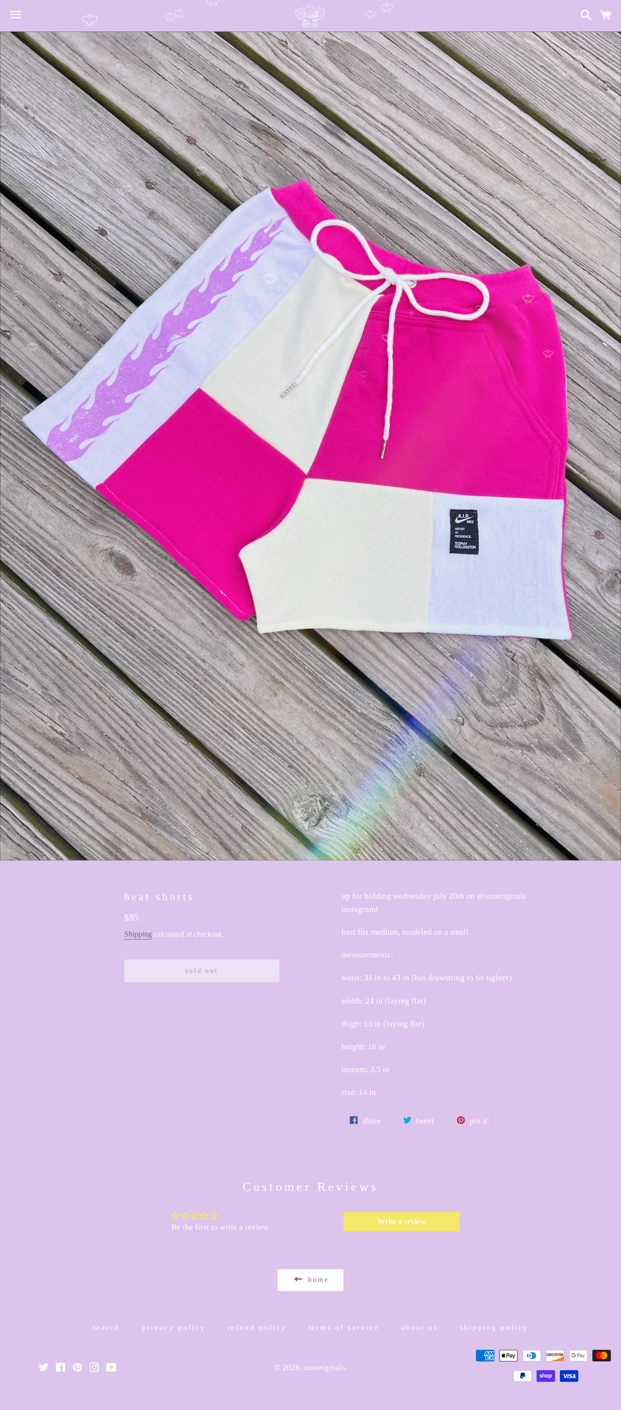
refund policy (257, 1327)
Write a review (401, 1221)
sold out (201, 970)
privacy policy (174, 1327)
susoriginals (324, 1367)
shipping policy (494, 1327)
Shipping (138, 934)
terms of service (344, 1327)
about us (420, 1327)
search (107, 1327)
